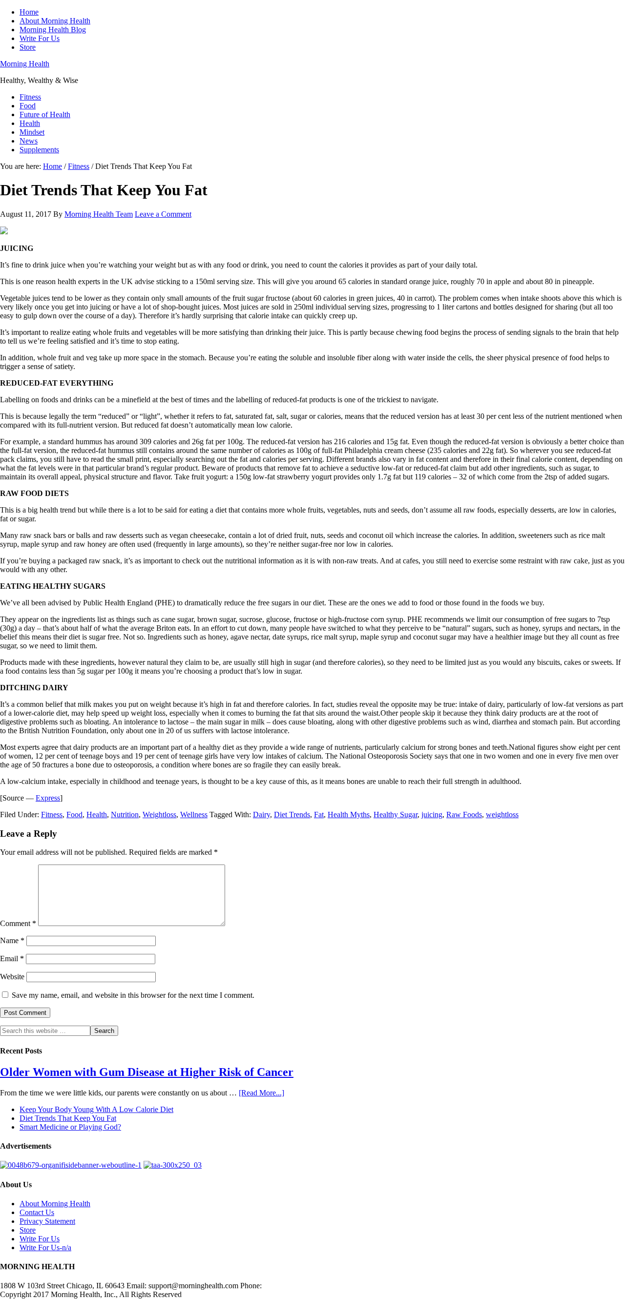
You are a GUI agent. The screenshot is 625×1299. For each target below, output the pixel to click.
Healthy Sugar (395, 814)
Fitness (51, 814)
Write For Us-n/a (45, 1247)
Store (28, 1230)
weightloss (502, 814)
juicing (431, 814)
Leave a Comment (163, 214)
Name (12, 940)
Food (74, 814)
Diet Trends (292, 814)
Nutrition (125, 814)
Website (12, 976)
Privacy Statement (47, 1221)
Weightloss (159, 814)
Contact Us (37, 1212)
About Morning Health (55, 1203)
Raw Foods (464, 814)
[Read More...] (261, 1093)
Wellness (194, 814)
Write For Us (40, 1239)
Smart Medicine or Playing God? (70, 1127)
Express (48, 798)
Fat (319, 814)
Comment (18, 923)
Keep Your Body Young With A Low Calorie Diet (96, 1109)
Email (12, 958)
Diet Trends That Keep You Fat (68, 1118)
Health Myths (349, 814)
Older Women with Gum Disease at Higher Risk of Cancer (146, 1072)
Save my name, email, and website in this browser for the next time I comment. (133, 995)
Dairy (261, 814)
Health (96, 814)
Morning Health (24, 64)
